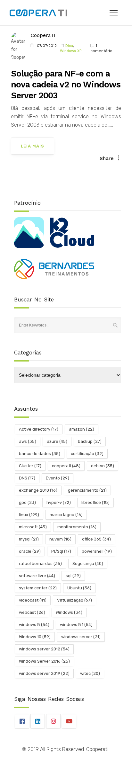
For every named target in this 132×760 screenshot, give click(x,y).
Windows (69, 612)
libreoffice (95, 502)
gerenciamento (87, 490)
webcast (32, 612)
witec (90, 673)
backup (90, 441)
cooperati (66, 465)
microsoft (33, 526)
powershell (97, 551)
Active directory (38, 429)
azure (57, 441)
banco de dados (39, 453)
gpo (27, 502)
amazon (81, 429)
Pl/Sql (61, 551)
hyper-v (58, 502)
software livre (37, 575)
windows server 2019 (44, 673)
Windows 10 (35, 636)
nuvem (60, 539)
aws (27, 441)
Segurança (87, 563)
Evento (57, 478)
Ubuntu (79, 588)
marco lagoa (66, 514)
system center (38, 588)
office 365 (96, 539)
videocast (32, 600)
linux (29, 514)
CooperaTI (43, 35)
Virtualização (74, 600)
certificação (87, 453)
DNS (27, 478)
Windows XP (70, 51)
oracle (30, 551)
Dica (69, 46)
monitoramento (76, 526)
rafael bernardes (40, 563)
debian (102, 465)
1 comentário (101, 48)
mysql (29, 539)
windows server (81, 636)
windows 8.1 (76, 624)
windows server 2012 (44, 649)
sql (73, 575)
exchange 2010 (38, 490)
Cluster (30, 465)
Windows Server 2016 (44, 661)
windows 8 (34, 624)
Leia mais (32, 146)
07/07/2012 (47, 46)
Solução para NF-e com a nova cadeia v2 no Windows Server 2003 (65, 84)
